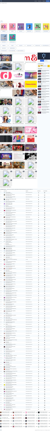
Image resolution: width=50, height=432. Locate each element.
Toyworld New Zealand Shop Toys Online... (11, 384)
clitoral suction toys (28, 210)
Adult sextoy (7, 362)
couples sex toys (8, 217)
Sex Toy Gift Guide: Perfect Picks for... (10, 299)
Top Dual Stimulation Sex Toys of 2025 (11, 366)
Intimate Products (46, 107)
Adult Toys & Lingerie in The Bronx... (10, 400)
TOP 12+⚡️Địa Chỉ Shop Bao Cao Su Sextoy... (11, 339)
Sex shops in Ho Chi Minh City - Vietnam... (11, 395)
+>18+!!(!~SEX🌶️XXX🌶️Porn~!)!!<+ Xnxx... (11, 268)
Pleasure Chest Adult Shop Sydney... (10, 201)
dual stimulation (8, 367)
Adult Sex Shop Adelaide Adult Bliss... (10, 277)
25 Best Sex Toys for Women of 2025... (11, 346)
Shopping (43, 107)
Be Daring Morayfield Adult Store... (10, 288)
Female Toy (39, 1)
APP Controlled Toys (46, 31)
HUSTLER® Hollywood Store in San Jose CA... (11, 232)
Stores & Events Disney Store (9, 386)
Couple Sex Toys (37, 31)
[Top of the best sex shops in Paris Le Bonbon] (39, 112)
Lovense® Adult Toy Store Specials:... (10, 328)
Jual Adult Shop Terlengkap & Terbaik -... (11, 306)
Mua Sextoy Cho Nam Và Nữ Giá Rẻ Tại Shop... (12, 290)
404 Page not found (4, 3)
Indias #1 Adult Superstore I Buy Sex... (11, 326)
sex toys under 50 (28, 409)
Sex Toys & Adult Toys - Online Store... (11, 404)
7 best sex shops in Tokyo (9, 203)
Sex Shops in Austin (8, 241)
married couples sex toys (9, 224)
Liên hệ (7, 324)
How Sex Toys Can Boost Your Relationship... (11, 259)
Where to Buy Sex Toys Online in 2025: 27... (11, 391)
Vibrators (3, 31)
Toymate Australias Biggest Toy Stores (11, 250)
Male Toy (44, 1)
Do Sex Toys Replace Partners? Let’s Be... (11, 279)
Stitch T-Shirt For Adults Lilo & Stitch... (11, 196)
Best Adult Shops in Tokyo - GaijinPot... (11, 310)
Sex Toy (36, 1)
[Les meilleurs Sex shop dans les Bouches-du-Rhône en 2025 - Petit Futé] (39, 82)
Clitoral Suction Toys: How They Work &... (11, 210)
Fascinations (7, 243)
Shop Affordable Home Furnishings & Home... (12, 371)
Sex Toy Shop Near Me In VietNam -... (10, 263)
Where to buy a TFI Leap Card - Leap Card (11, 355)
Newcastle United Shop (9, 248)
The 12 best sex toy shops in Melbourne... (11, 272)
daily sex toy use (8, 338)
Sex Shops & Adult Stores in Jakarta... (10, 252)
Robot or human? (8, 317)
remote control (8, 369)
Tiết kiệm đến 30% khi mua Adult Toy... (11, 333)
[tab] (1, 21)
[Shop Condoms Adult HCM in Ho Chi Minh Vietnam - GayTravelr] (39, 104)
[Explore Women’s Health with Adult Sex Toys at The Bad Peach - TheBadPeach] (39, 110)
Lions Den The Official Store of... (10, 234)
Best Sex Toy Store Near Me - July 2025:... (11, 315)
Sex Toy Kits (4, 48)
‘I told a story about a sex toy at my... (10, 214)
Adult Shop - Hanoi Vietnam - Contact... (11, 357)
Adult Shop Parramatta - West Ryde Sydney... (11, 375)
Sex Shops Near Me (44, 71)
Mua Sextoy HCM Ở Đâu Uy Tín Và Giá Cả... (11, 297)
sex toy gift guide (8, 300)
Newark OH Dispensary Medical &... (10, 286)
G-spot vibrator (8, 336)
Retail (49, 107)
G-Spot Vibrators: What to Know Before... (11, 335)
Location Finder (8, 257)
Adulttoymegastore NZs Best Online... (11, 281)
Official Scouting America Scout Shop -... (11, 344)
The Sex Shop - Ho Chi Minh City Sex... (11, 230)
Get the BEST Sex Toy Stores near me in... (11, 308)
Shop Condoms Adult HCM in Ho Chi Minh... (11, 221)
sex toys (7, 260)
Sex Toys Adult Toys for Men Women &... (11, 373)
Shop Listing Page (8, 192)
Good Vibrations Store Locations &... (10, 194)
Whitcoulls (7, 205)
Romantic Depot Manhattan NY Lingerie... (11, 301)
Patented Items (12, 48)
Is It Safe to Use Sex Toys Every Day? (10, 337)
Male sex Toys (29, 31)
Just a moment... (8, 353)
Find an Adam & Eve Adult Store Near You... (11, 319)
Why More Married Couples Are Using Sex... (11, 223)
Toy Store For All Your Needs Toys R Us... (11, 212)
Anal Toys (20, 31)
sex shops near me (4, 50)
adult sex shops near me (21, 50)
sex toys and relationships (9, 280)
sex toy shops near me (12, 50)
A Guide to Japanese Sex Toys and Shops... (11, 382)
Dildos (12, 31)
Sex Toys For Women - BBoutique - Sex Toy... (11, 239)
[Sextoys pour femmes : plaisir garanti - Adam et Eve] (39, 74)
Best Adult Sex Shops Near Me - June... (11, 219)
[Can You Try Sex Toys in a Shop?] (39, 107)
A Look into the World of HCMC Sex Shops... (11, 295)
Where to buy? (7, 270)
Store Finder (7, 348)
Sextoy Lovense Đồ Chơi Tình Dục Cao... (11, 377)
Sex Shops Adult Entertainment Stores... (11, 261)
